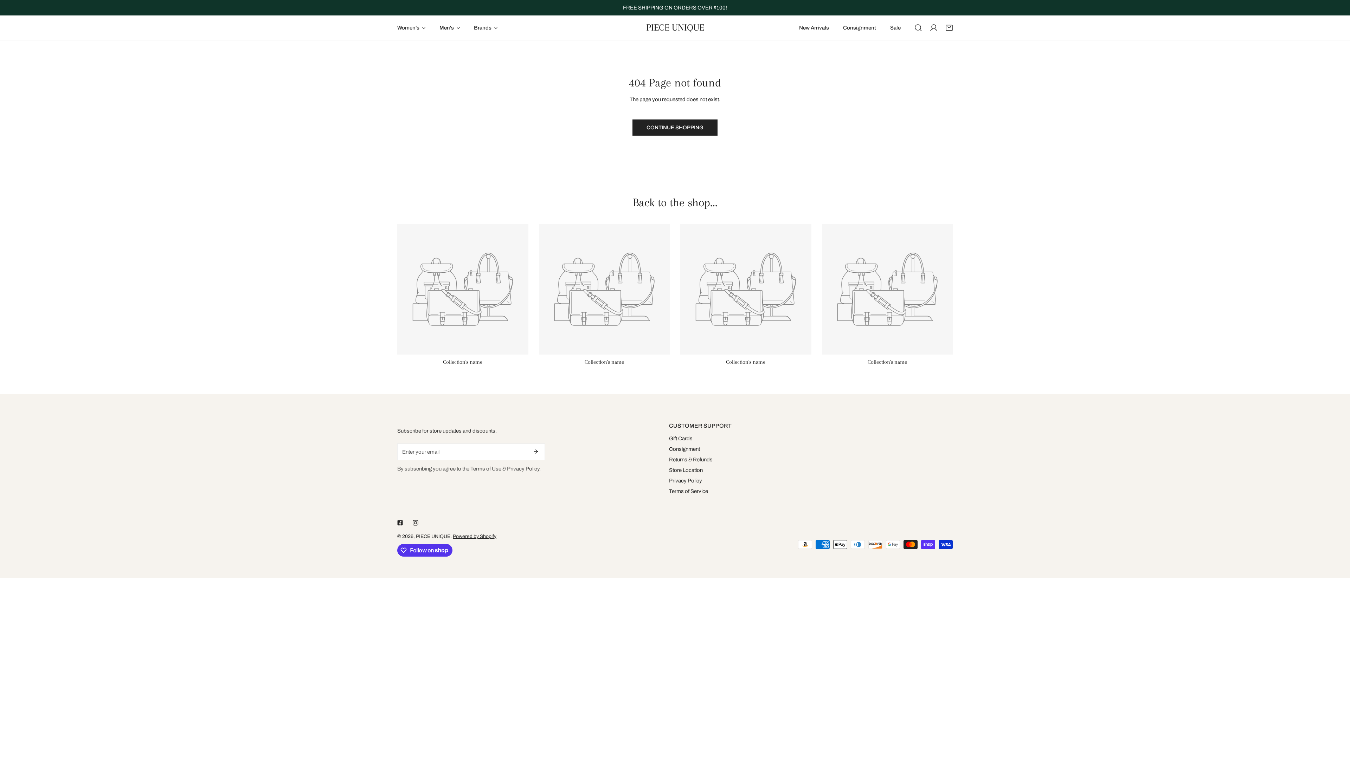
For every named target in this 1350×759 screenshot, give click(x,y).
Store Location (686, 470)
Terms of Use (485, 469)
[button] (949, 27)
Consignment (684, 449)
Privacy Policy (685, 481)
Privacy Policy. (524, 469)
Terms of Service (688, 491)
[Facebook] (400, 523)
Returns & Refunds (691, 459)
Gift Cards (681, 438)
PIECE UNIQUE (433, 536)
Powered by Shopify (474, 536)
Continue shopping (675, 127)
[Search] (918, 27)
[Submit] (535, 451)
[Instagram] (415, 523)
